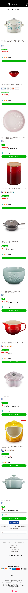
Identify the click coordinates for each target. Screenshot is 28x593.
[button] (3, 46)
